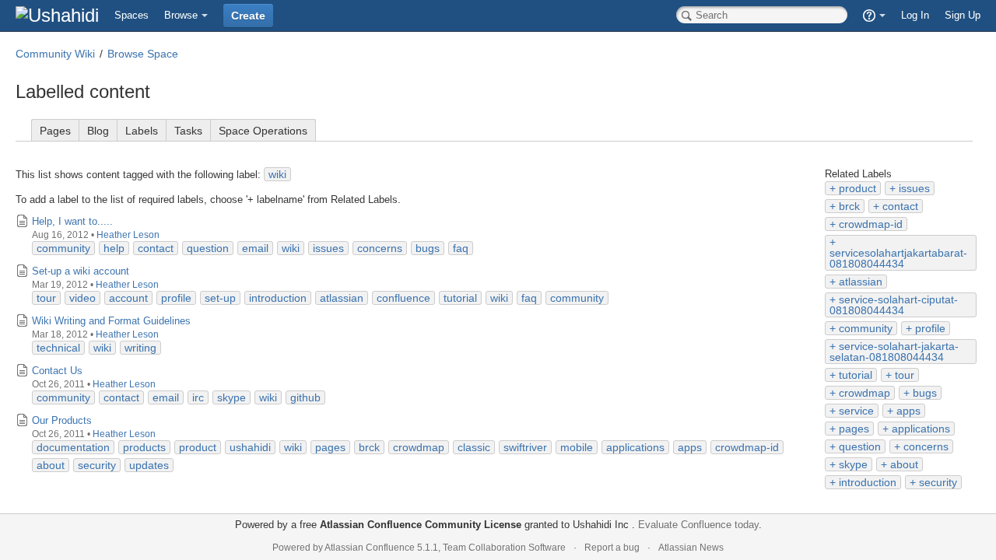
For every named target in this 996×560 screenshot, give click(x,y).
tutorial (855, 375)
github (305, 397)
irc (198, 397)
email (255, 248)
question (860, 446)
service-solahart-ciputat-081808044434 (893, 305)
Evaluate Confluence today (698, 524)
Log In (915, 15)
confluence (403, 298)
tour (904, 375)
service (856, 410)
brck (849, 206)
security (938, 482)
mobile (576, 447)
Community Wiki (55, 53)
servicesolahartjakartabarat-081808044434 (898, 258)
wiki (277, 174)
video (82, 298)
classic (474, 447)
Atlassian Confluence (369, 547)
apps (908, 410)
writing (140, 347)
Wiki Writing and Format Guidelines (111, 321)
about (904, 464)
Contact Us (57, 370)
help (113, 248)
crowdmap (864, 393)
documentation (73, 447)
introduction (867, 482)
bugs (925, 393)
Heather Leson (128, 234)
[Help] (874, 15)
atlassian (860, 281)
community (866, 328)
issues (914, 188)
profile (930, 328)
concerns (926, 446)
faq (460, 248)
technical (58, 347)
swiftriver (525, 447)
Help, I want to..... (72, 221)
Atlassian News (691, 547)
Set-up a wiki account (80, 271)
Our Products (62, 420)
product (857, 188)
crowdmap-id (871, 224)
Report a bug (612, 547)
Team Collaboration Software (504, 547)
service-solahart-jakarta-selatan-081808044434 (894, 351)
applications (921, 428)
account (128, 298)
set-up (220, 298)
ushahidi (250, 447)
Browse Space (142, 53)
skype (853, 464)
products (144, 447)
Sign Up (962, 15)
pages (854, 428)
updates (149, 465)
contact (900, 206)
